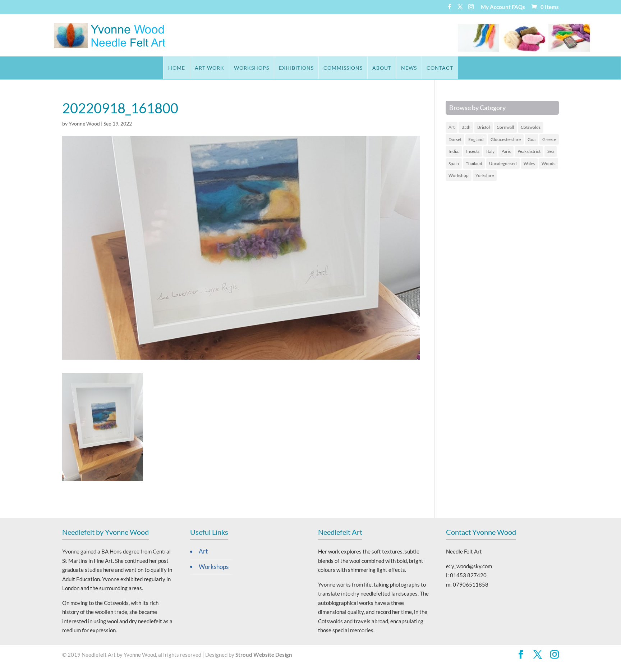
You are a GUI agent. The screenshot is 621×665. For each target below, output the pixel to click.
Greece (549, 139)
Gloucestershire (506, 139)
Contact (440, 68)
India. (453, 151)
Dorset (454, 139)
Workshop (458, 175)
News (409, 68)
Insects (472, 151)
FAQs (518, 7)
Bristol (483, 127)
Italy (490, 151)
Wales (529, 163)
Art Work (209, 68)
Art (451, 127)
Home (176, 68)
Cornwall (505, 127)
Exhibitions (296, 68)
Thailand (474, 163)
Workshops (251, 68)
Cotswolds (530, 127)
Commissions (343, 68)
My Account (496, 7)
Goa (531, 139)
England (476, 139)
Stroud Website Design (263, 654)
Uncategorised (503, 163)
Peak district (529, 151)
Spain (453, 163)
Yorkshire (484, 175)
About (381, 68)
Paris (506, 151)
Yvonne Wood (84, 123)
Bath (465, 127)
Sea (550, 151)
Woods (548, 163)
